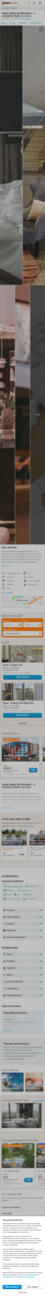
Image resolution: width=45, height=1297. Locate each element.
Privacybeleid (31, 1275)
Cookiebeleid (7, 1277)
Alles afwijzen (32, 1287)
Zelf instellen (22, 1292)
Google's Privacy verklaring (24, 1277)
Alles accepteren (12, 1287)
